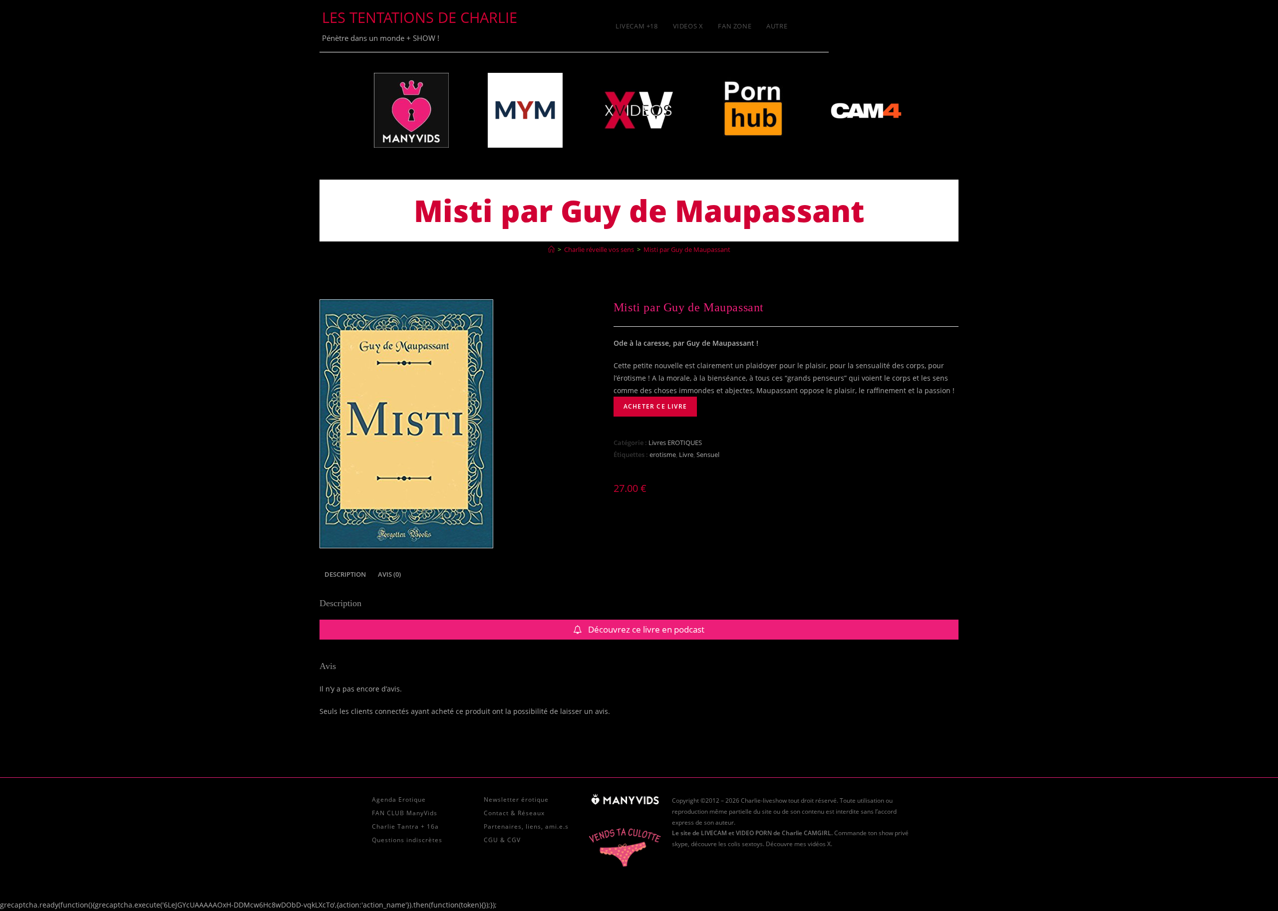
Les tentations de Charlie (419, 17)
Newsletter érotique (516, 799)
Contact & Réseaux (514, 813)
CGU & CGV (502, 840)
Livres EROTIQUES (675, 442)
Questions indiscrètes (407, 840)
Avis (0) (389, 574)
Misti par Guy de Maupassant (686, 249)
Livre (686, 454)
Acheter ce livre (655, 406)
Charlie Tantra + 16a (405, 826)
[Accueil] (551, 249)
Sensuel (707, 454)
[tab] (345, 575)
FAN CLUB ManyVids (404, 813)
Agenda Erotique (399, 799)
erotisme (662, 454)
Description (345, 574)
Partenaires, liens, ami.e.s (526, 826)
